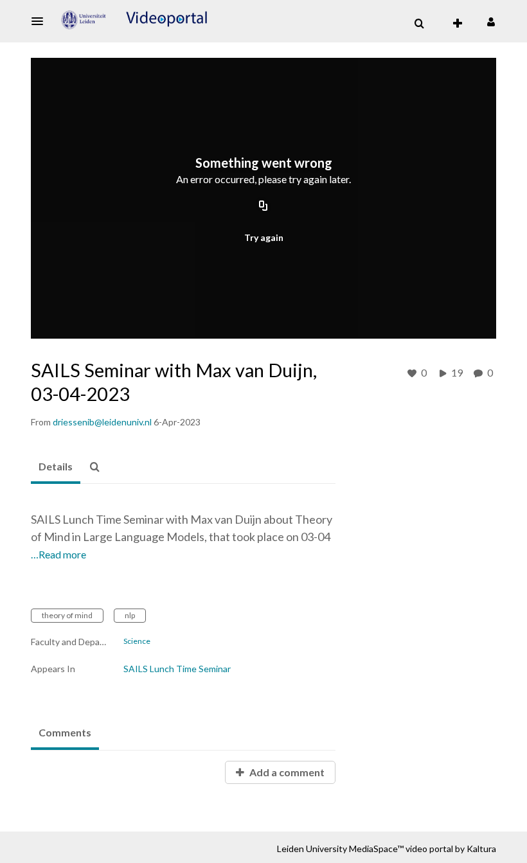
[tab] (55, 467)
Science (136, 641)
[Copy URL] (263, 207)
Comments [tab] (65, 732)
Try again (263, 237)
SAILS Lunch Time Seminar (177, 668)
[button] (41, 21)
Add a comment (286, 772)
